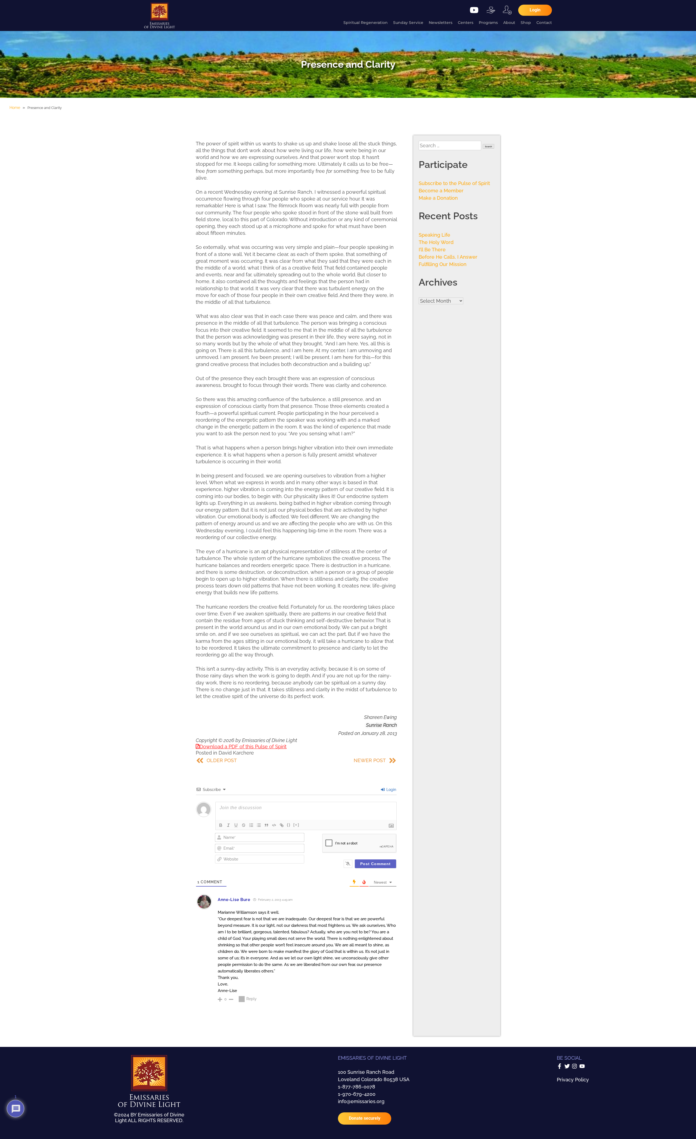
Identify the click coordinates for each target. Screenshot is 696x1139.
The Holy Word (436, 242)
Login (390, 789)
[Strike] (243, 825)
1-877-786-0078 (356, 1087)
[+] (296, 825)
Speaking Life (434, 235)
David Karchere (236, 753)
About (509, 22)
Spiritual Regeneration (365, 22)
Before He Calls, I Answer (448, 257)
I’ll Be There (432, 249)
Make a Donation (438, 198)
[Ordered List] (251, 825)
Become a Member (441, 190)
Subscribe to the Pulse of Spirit (454, 183)
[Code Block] (274, 825)
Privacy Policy (573, 1079)
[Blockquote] (266, 825)
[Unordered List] (259, 825)
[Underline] (236, 825)
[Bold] (221, 825)
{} (289, 825)
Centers (465, 22)
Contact (544, 22)
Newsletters (440, 22)
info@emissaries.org (361, 1101)
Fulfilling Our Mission (443, 264)
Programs (488, 22)
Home (15, 107)
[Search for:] (451, 145)
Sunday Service (408, 22)
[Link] (281, 825)
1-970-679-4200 (356, 1094)
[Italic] (228, 825)
